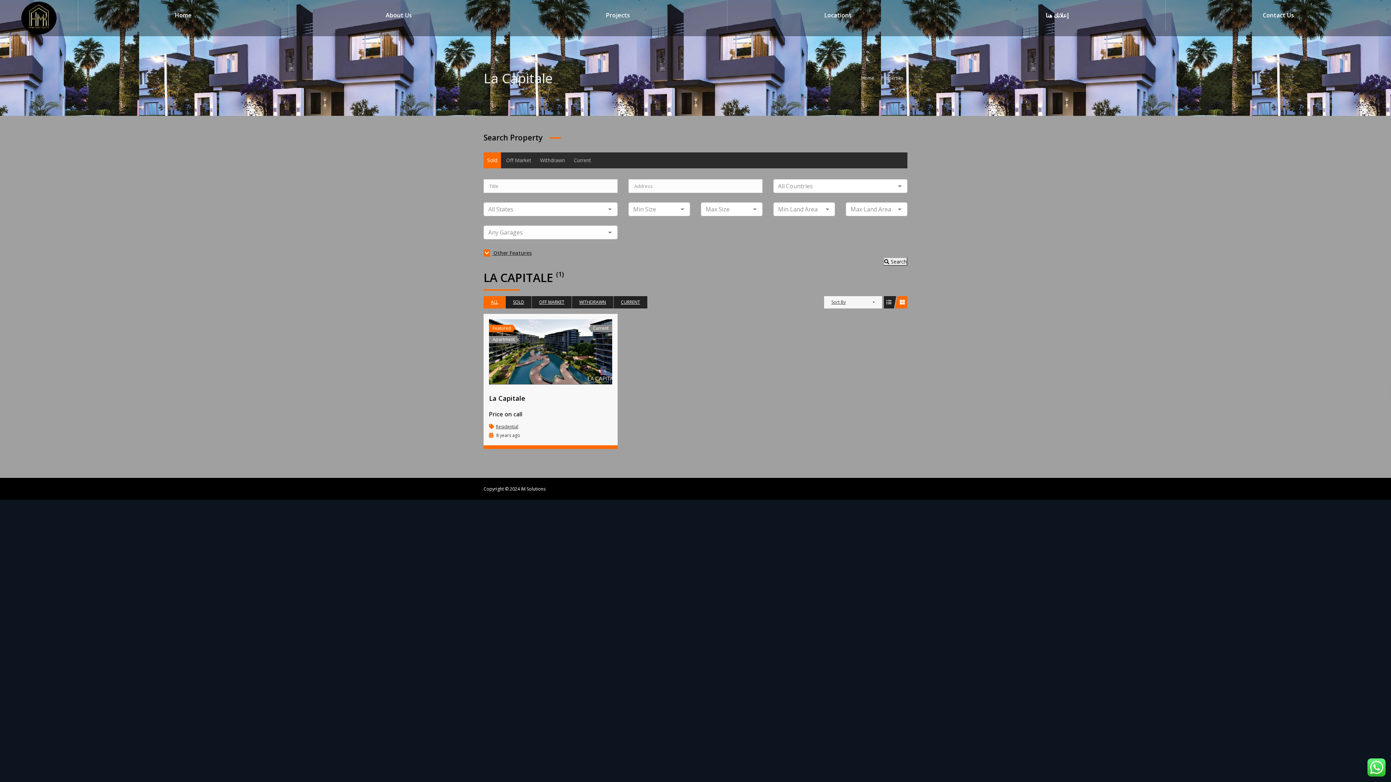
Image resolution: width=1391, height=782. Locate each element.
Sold (492, 160)
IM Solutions (533, 489)
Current (582, 160)
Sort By (838, 302)
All (494, 302)
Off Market (518, 160)
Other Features (512, 252)
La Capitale (507, 398)
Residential (507, 427)
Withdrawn (552, 160)
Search (898, 261)
